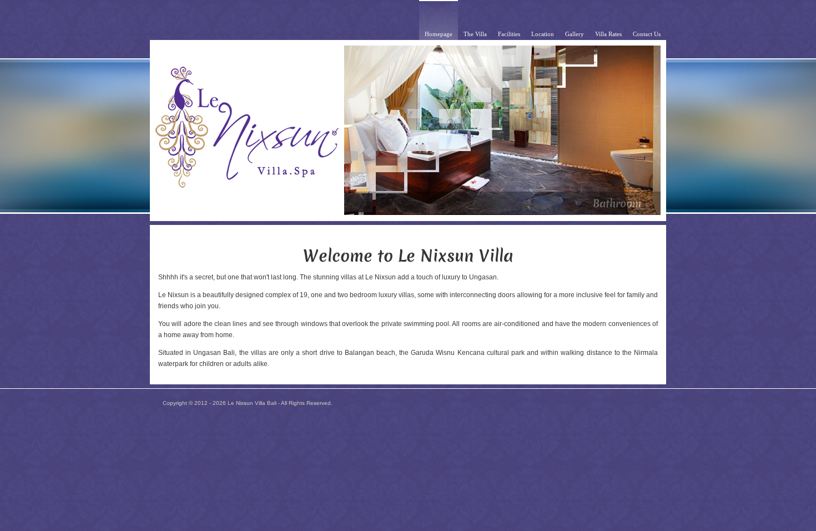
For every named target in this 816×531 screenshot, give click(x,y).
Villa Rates (608, 34)
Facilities (509, 34)
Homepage (438, 34)
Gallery (574, 34)
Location (542, 34)
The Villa (475, 34)
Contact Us (647, 34)
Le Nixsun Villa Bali (252, 403)
